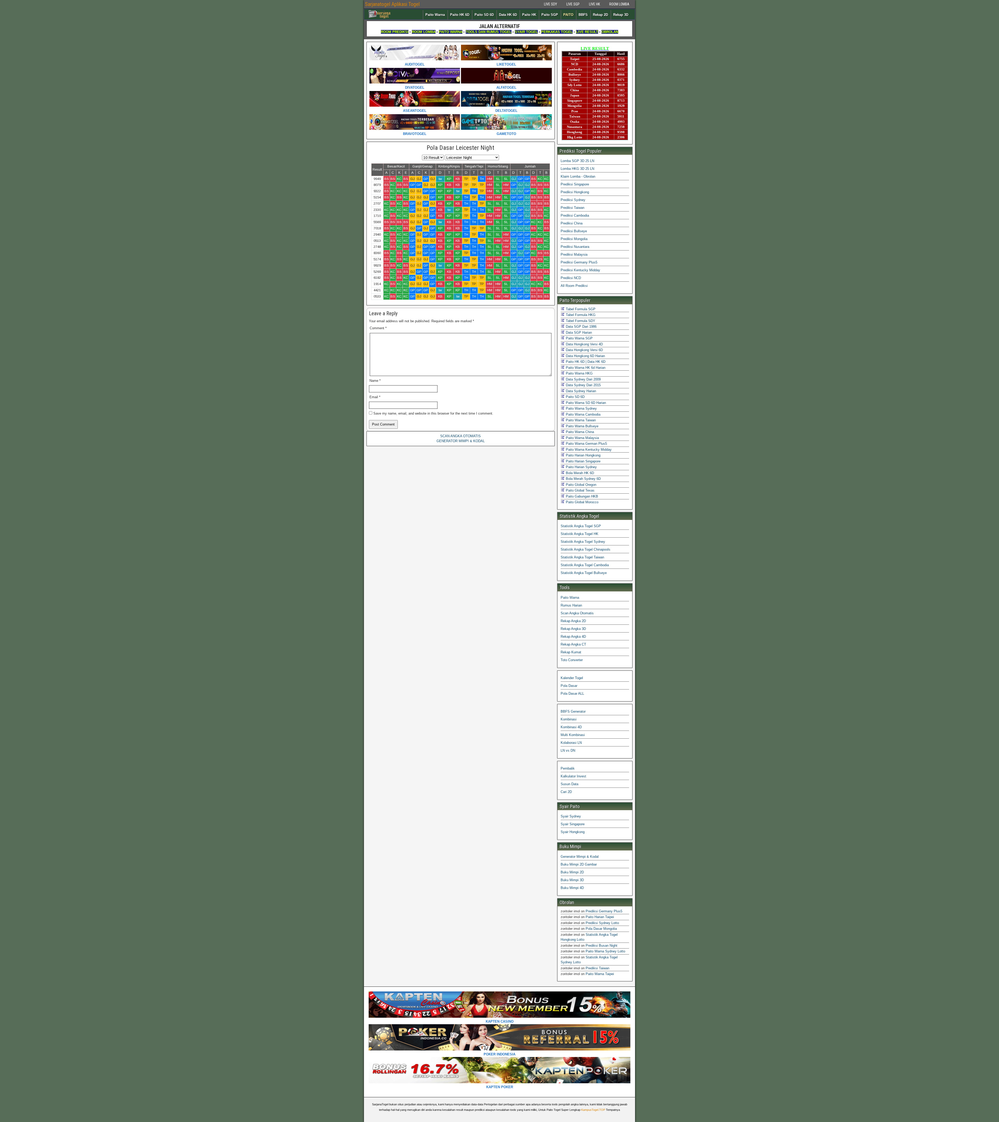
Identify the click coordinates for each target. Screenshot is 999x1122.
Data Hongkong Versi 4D (584, 344)
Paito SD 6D (484, 15)
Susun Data (569, 784)
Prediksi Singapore (575, 184)
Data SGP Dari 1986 (581, 326)
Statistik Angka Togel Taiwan (582, 557)
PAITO (568, 15)
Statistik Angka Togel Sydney (583, 542)
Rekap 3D (620, 15)
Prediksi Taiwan (572, 208)
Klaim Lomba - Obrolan (578, 176)
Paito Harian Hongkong (582, 455)
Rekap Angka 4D (573, 637)
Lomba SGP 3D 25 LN (577, 161)
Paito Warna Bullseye (581, 426)
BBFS (583, 15)
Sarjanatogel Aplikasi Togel (392, 4)
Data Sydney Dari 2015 (583, 385)
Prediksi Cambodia (575, 215)
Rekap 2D (600, 15)
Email (374, 397)
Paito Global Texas (579, 490)
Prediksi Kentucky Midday (580, 270)
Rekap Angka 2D (573, 621)
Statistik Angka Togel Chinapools (585, 549)
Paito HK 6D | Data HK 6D (585, 362)
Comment (378, 328)
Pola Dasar (569, 686)
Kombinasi (569, 719)
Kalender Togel (572, 678)
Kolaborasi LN (571, 743)
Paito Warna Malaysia (582, 438)
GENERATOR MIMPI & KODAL (461, 441)
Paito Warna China (579, 432)
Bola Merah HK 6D (579, 473)
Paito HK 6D (459, 15)
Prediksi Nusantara (575, 247)
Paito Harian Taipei (600, 917)
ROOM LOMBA (619, 4)
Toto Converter (572, 660)
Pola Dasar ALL (572, 693)
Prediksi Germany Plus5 (579, 262)
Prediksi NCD (571, 278)
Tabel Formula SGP (580, 309)
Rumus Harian (571, 605)
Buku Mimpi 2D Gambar (579, 864)
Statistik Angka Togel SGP (581, 526)
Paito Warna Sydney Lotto (605, 951)
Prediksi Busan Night (601, 945)
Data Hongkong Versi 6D (584, 350)
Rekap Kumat (571, 652)
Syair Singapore (573, 824)
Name (375, 381)
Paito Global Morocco (581, 502)
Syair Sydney (571, 816)
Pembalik (568, 768)
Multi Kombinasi (573, 735)
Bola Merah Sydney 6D (583, 479)
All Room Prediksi (574, 286)
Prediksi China (571, 223)
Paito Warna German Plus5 (586, 444)
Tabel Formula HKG (580, 315)
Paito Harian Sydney (581, 467)
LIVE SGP (573, 4)
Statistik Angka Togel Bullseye (584, 573)
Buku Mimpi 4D (572, 888)
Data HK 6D (508, 15)
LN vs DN (568, 750)
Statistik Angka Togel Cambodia (585, 565)
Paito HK (529, 15)
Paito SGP (549, 15)
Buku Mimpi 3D (572, 880)
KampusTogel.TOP (593, 1109)
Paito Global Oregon (580, 485)
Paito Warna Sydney (581, 408)
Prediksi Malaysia (574, 254)
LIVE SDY (550, 4)
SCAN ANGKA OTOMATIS (460, 436)
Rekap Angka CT (573, 644)
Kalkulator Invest (573, 776)
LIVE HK (594, 4)
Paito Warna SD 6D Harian (585, 403)
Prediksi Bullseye (574, 231)
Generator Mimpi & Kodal (580, 857)
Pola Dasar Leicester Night (460, 147)
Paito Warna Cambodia (582, 414)
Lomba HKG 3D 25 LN (577, 169)
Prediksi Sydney (573, 200)
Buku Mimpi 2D (572, 872)
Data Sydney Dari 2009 (583, 379)
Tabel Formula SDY (580, 321)
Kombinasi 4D (571, 727)
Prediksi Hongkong (575, 192)
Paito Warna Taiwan (580, 420)
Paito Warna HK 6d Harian (585, 368)
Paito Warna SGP (579, 338)
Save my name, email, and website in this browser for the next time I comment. (433, 413)
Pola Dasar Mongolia (601, 929)
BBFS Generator (573, 711)
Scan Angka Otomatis (577, 613)
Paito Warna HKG (579, 373)
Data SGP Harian (578, 332)
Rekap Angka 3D (573, 629)
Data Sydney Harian (580, 391)
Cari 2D (566, 792)
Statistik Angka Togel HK (579, 534)
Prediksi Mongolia (574, 239)
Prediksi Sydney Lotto (602, 923)
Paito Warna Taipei (600, 974)
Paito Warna (435, 15)
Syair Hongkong (573, 832)
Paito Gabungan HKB (581, 496)
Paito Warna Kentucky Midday (588, 450)
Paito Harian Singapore (582, 461)
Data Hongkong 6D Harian (585, 356)
